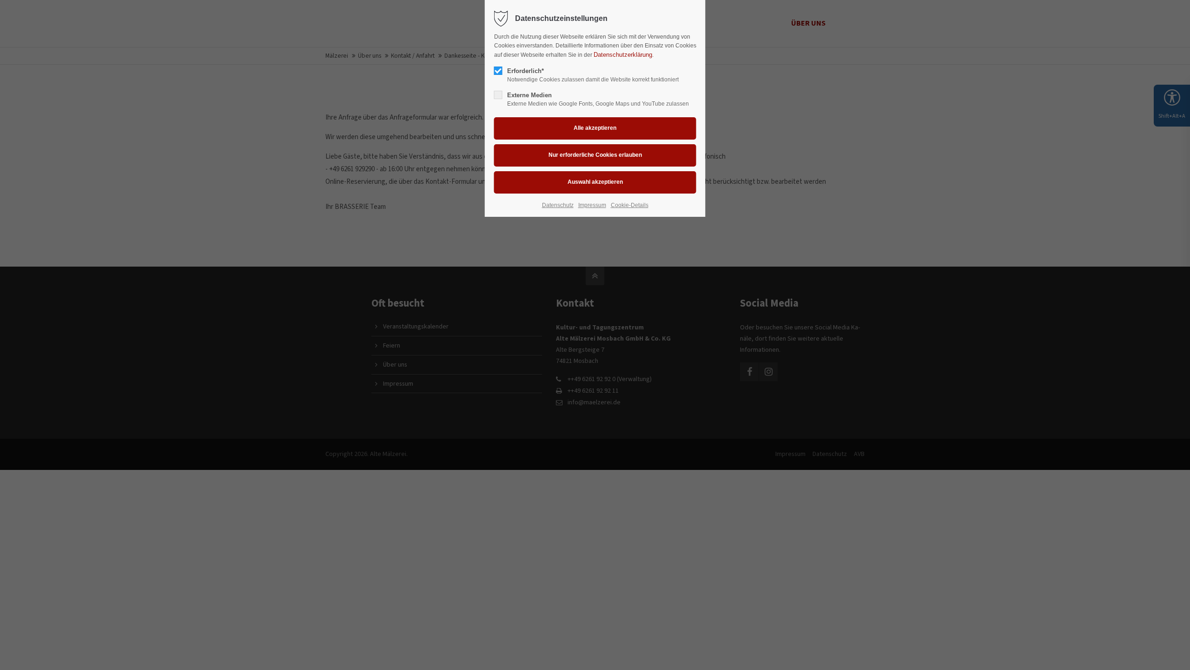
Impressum (592, 205)
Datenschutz (558, 205)
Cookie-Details (629, 205)
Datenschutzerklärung (623, 54)
